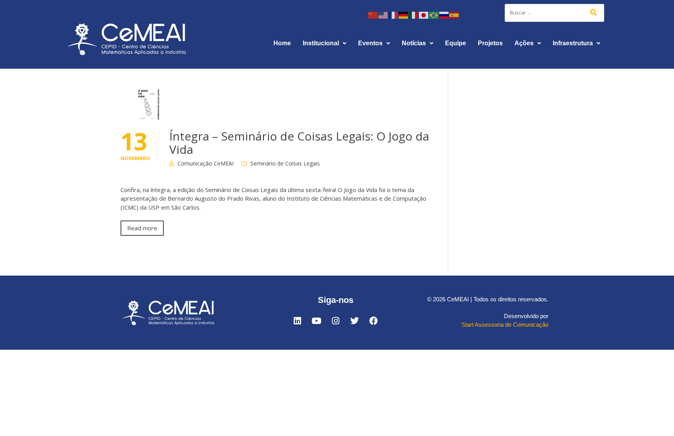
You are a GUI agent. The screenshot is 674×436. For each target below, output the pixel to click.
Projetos (490, 43)
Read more (142, 228)
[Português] (434, 14)
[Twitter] (354, 320)
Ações (524, 43)
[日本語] (424, 14)
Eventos (370, 43)
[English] (383, 14)
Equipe (455, 43)
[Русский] (444, 14)
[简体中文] (373, 14)
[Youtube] (316, 320)
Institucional (321, 43)
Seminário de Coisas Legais (285, 163)
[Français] (393, 14)
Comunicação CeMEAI (205, 163)
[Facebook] (373, 320)
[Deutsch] (404, 14)
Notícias (414, 43)
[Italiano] (414, 14)
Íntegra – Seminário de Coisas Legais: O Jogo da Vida (299, 142)
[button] (324, 43)
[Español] (454, 14)
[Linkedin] (297, 320)
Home (282, 43)
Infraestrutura (573, 43)
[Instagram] (335, 320)
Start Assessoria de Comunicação (504, 324)
